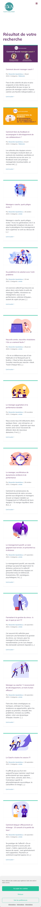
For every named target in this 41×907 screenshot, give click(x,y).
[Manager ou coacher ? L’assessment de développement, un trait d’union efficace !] (20, 669)
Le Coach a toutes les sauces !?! (18, 757)
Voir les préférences (20, 900)
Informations (12, 904)
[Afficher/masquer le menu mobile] (37, 3)
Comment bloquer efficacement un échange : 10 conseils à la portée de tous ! (20, 827)
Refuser (20, 894)
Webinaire (21, 76)
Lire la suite (9, 96)
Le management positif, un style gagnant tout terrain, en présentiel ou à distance (20, 547)
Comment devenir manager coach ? (19, 69)
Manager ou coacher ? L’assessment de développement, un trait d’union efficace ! (20, 687)
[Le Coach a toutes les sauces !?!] (20, 742)
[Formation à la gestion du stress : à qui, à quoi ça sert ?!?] (20, 601)
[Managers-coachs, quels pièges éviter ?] (20, 188)
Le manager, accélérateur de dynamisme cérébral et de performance (17, 475)
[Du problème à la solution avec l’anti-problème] (20, 256)
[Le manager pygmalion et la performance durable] (20, 389)
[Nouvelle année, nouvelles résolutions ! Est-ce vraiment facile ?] (20, 324)
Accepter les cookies (20, 888)
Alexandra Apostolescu (15, 74)
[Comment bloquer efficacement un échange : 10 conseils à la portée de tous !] (20, 809)
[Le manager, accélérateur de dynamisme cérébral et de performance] (20, 456)
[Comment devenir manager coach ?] (20, 53)
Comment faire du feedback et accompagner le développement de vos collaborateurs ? (20, 134)
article (20, 214)
